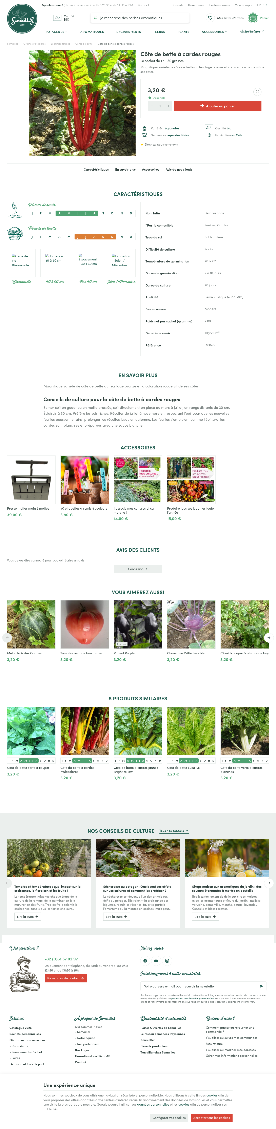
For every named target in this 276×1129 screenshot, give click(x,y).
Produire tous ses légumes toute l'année (190, 510)
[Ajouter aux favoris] (257, 92)
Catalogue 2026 (20, 1027)
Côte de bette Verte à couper (28, 768)
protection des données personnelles (192, 998)
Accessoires (150, 169)
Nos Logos (82, 1050)
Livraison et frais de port (26, 1064)
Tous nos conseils (171, 830)
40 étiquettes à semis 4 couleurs (83, 508)
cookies (211, 1095)
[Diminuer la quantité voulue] (151, 106)
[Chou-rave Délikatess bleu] (191, 624)
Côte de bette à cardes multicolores (77, 770)
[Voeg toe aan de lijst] (50, 605)
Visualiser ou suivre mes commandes (231, 1038)
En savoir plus (125, 169)
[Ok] (262, 986)
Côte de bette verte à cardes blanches (241, 770)
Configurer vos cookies (169, 1117)
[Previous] (7, 638)
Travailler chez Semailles (157, 1052)
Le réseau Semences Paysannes (162, 1033)
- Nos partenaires (87, 1044)
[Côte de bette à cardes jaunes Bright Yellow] (138, 731)
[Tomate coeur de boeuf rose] (84, 624)
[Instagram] (167, 961)
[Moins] (10, 523)
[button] (215, 31)
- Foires (14, 1058)
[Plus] (23, 523)
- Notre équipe (85, 1038)
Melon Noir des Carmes (24, 653)
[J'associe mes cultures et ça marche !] (138, 479)
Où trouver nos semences (27, 1040)
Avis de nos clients (179, 169)
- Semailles (83, 1032)
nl (267, 5)
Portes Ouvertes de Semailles (160, 1027)
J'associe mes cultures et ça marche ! (134, 510)
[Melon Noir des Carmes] (31, 624)
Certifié (223, 128)
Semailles (12, 43)
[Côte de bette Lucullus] (191, 731)
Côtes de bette (84, 43)
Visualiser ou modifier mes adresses (231, 1050)
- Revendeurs (18, 1046)
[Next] (269, 638)
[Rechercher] (95, 18)
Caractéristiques (96, 169)
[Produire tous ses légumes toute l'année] (191, 479)
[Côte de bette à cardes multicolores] (84, 731)
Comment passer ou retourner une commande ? (230, 1029)
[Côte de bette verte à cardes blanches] (244, 731)
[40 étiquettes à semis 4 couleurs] (84, 479)
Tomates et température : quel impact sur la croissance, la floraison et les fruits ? (47, 888)
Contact (80, 1062)
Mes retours (214, 1044)
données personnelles (153, 1104)
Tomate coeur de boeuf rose (81, 653)
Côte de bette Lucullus (183, 768)
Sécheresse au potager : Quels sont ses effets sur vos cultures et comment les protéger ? (137, 888)
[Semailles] (22, 18)
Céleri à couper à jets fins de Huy (244, 653)
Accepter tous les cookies (211, 1117)
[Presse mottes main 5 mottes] (31, 479)
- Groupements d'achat (25, 1052)
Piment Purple (124, 653)
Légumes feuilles (60, 43)
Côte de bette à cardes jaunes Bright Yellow (136, 770)
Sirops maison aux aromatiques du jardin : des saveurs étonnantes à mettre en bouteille (226, 888)
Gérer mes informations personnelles (232, 1055)
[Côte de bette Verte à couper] (31, 731)
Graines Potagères (34, 43)
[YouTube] (156, 961)
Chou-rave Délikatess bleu (186, 653)
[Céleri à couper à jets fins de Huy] (244, 624)
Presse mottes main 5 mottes (28, 508)
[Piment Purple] (138, 624)
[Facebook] (145, 961)
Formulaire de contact (63, 978)
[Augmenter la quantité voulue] (168, 106)
